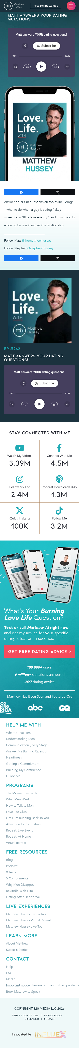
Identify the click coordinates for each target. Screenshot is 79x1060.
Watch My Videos (19, 456)
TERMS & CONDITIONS (25, 1015)
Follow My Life (19, 487)
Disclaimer (32, 1019)
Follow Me (59, 518)
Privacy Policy (53, 1015)
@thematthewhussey (36, 240)
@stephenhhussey (40, 248)
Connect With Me (59, 456)
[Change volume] (67, 67)
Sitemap (49, 1019)
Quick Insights (20, 518)
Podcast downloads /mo (59, 487)
